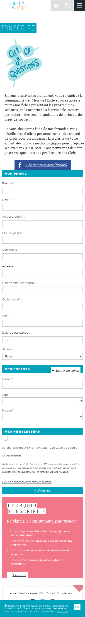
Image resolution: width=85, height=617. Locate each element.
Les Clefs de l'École (19, 5)
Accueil (13, 593)
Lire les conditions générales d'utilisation (27, 482)
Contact (51, 593)
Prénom (7, 379)
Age (5, 394)
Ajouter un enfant (67, 370)
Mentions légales (28, 593)
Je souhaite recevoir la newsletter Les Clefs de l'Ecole (39, 447)
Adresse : (9, 266)
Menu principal (79, 5)
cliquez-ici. (62, 611)
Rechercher (67, 5)
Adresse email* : (13, 216)
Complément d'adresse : (19, 282)
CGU (41, 593)
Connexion (56, 5)
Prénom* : (9, 183)
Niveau (7, 410)
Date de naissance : (16, 332)
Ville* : (6, 316)
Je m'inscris (19, 575)
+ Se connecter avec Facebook (46, 164)
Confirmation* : (12, 249)
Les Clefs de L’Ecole (59, 472)
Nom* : (7, 199)
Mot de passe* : (13, 233)
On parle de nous (66, 593)
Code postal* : (12, 299)
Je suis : (8, 349)
